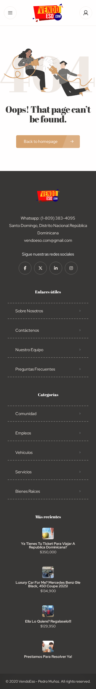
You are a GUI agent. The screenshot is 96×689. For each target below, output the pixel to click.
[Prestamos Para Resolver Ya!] (48, 646)
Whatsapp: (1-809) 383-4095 (48, 218)
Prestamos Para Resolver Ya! (48, 656)
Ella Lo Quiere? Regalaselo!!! (48, 621)
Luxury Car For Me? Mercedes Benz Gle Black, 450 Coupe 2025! (48, 584)
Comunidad (25, 413)
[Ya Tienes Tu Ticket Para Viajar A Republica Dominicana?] (48, 533)
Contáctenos (27, 330)
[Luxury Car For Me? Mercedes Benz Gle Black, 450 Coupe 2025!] (48, 572)
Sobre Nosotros (29, 311)
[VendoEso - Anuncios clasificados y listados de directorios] (48, 13)
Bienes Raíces (27, 491)
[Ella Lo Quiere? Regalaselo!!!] (48, 611)
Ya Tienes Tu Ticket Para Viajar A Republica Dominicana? (48, 545)
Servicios (23, 472)
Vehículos (24, 452)
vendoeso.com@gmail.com (48, 240)
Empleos (23, 433)
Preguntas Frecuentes (35, 369)
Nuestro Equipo (29, 349)
